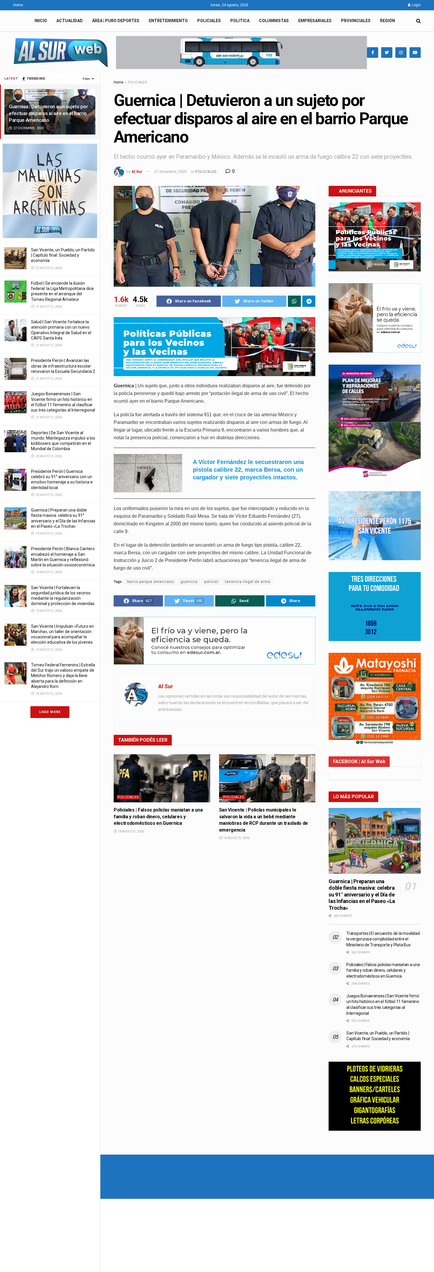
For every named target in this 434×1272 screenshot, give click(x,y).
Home (18, 5)
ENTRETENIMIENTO (168, 20)
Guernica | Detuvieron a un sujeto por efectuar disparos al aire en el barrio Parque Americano (48, 113)
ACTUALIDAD (69, 20)
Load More (50, 712)
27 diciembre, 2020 (170, 171)
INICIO (41, 20)
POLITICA (239, 20)
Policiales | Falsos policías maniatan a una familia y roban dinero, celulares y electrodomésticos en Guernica (158, 816)
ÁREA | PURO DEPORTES (115, 20)
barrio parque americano (150, 582)
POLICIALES (209, 20)
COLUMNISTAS (274, 20)
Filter (86, 79)
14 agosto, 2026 (235, 838)
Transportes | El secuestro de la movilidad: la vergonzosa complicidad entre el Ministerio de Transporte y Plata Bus (383, 939)
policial (211, 582)
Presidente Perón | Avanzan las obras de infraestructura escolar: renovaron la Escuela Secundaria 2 (63, 365)
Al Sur (137, 171)
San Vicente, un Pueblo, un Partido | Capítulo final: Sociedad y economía (63, 255)
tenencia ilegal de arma (247, 582)
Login (416, 5)
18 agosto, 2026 (130, 831)
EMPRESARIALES (315, 20)
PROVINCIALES (356, 20)
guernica (189, 582)
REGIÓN (387, 20)
